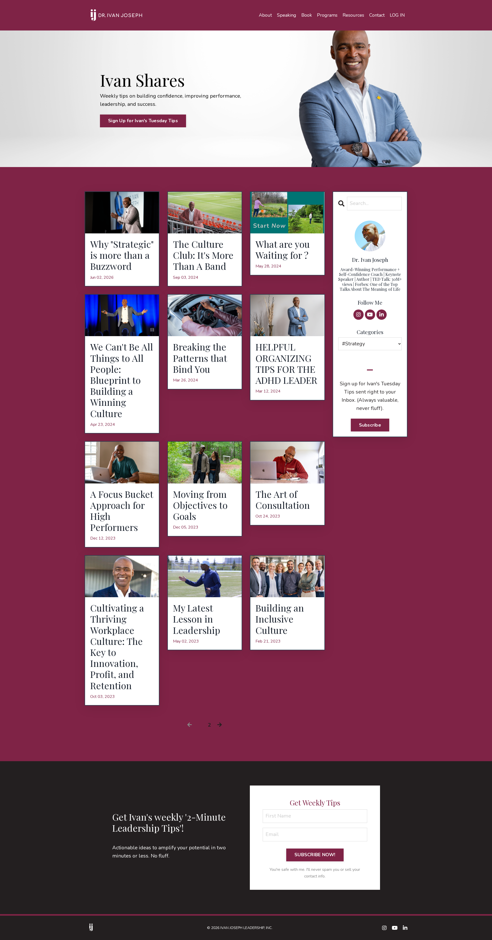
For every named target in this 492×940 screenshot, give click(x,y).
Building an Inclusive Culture (279, 619)
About (265, 15)
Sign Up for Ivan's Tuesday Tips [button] (143, 121)
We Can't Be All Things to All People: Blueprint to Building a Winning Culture (121, 380)
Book (306, 15)
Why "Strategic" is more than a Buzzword (121, 255)
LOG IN (397, 15)
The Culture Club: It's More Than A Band (203, 255)
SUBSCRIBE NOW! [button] (314, 855)
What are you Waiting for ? (282, 250)
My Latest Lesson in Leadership (196, 619)
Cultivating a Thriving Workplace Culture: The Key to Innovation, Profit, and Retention (117, 646)
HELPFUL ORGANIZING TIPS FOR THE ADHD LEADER (286, 363)
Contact (377, 15)
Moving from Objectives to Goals (200, 505)
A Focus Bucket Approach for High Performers (121, 511)
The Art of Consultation (282, 500)
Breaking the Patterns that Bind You (200, 358)
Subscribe (370, 425)
